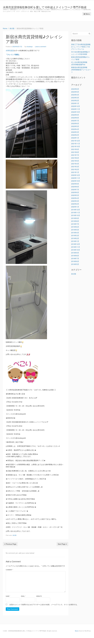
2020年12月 (75, 175)
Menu (88, 14)
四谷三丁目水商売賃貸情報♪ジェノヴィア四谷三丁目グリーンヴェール (80, 46)
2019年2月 (75, 238)
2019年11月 (75, 212)
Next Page (61, 544)
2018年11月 (75, 247)
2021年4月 (75, 163)
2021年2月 (75, 169)
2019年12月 (75, 209)
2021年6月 (75, 158)
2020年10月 (75, 181)
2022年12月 (75, 106)
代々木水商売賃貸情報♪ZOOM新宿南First (79, 63)
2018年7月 (75, 258)
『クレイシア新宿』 (13, 54)
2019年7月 (75, 224)
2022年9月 (75, 115)
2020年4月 (75, 198)
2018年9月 (75, 253)
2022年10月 (75, 112)
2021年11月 (75, 143)
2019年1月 (75, 241)
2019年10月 (75, 215)
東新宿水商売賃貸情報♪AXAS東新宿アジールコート (81, 69)
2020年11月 (75, 178)
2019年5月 (75, 230)
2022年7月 (75, 120)
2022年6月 (75, 123)
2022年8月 (75, 118)
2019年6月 (75, 227)
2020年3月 (75, 201)
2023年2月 (75, 100)
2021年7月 (75, 155)
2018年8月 (75, 255)
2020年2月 (75, 204)
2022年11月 (75, 109)
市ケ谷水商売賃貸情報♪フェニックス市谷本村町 (80, 53)
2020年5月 (75, 195)
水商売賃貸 (10, 50)
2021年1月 (75, 172)
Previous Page (11, 544)
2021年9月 (75, 149)
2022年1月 (75, 138)
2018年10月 (75, 250)
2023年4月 (75, 95)
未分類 (14, 535)
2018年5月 (75, 264)
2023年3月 (75, 97)
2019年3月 (75, 235)
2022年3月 (75, 132)
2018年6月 (75, 261)
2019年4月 (75, 232)
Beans (77, 631)
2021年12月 (75, 140)
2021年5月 (75, 161)
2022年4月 (75, 129)
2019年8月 (75, 221)
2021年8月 (75, 152)
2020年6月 (75, 192)
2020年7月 (75, 189)
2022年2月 (75, 135)
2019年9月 (75, 218)
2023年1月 (75, 103)
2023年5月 (75, 92)
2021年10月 (75, 146)
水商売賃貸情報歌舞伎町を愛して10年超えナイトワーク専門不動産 (45, 7)
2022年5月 (75, 126)
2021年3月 (75, 166)
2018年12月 (75, 244)
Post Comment (12, 609)
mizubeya (29, 46)
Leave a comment (40, 46)
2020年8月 (75, 186)
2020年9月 (75, 184)
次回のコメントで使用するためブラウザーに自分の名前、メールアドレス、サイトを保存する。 (43, 604)
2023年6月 (75, 89)
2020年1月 (75, 207)
